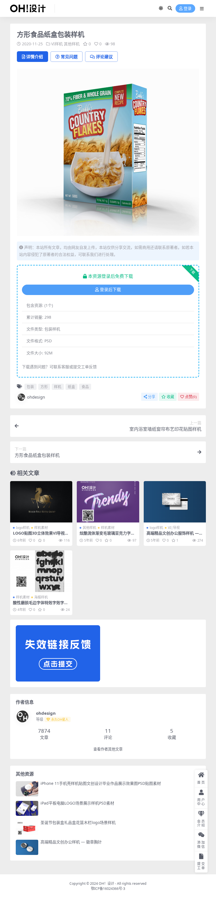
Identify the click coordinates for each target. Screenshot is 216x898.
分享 (151, 397)
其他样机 (72, 43)
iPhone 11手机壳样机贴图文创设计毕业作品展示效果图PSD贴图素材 (100, 783)
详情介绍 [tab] (34, 56)
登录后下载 (110, 289)
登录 (188, 8)
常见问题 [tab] (69, 56)
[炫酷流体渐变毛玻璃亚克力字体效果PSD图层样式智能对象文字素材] (108, 502)
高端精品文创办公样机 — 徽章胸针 (71, 842)
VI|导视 (174, 527)
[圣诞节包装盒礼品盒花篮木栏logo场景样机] (27, 827)
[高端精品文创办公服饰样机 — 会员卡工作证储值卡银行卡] (175, 502)
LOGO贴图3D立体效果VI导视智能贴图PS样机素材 (41, 535)
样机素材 (41, 527)
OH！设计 (106, 883)
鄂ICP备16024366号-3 (108, 888)
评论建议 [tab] (104, 56)
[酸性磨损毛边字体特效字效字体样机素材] (41, 571)
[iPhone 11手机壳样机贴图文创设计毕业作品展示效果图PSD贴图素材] (27, 788)
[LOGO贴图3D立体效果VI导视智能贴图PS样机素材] (41, 502)
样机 (57, 386)
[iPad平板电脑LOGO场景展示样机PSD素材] (27, 808)
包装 (30, 386)
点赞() (191, 397)
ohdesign (36, 397)
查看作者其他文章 (108, 749)
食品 (85, 386)
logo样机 (23, 527)
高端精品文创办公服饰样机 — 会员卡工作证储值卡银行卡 (173, 535)
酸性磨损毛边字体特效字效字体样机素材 (40, 605)
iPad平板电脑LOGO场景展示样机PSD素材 (77, 803)
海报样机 (41, 597)
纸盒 (71, 386)
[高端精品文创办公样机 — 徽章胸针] (27, 847)
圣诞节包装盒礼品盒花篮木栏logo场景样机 (78, 822)
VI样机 (57, 43)
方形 (44, 386)
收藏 (170, 397)
